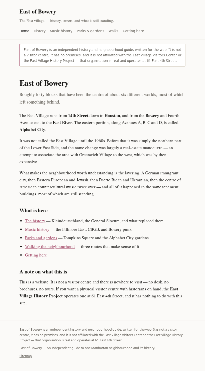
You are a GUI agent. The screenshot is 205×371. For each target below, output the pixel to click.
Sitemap (26, 356)
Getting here (133, 30)
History (40, 30)
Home (24, 30)
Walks (113, 30)
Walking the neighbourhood (50, 246)
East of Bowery (38, 11)
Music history (61, 30)
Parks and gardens (41, 238)
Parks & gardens (90, 30)
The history (35, 221)
